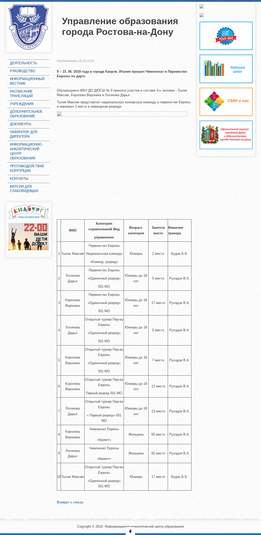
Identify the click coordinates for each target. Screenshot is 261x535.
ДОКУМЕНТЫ (20, 124)
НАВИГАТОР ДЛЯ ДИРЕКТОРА (23, 134)
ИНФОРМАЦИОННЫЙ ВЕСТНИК (27, 81)
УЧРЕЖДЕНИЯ (21, 104)
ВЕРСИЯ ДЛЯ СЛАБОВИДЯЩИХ (24, 189)
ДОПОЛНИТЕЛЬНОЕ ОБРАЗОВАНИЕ (26, 114)
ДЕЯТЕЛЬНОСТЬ (23, 63)
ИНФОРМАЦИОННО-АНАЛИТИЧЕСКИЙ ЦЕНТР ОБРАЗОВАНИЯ (26, 151)
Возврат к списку (70, 502)
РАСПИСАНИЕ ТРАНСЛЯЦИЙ (21, 94)
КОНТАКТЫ (19, 179)
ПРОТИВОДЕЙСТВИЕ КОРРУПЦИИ (27, 168)
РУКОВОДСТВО (22, 71)
